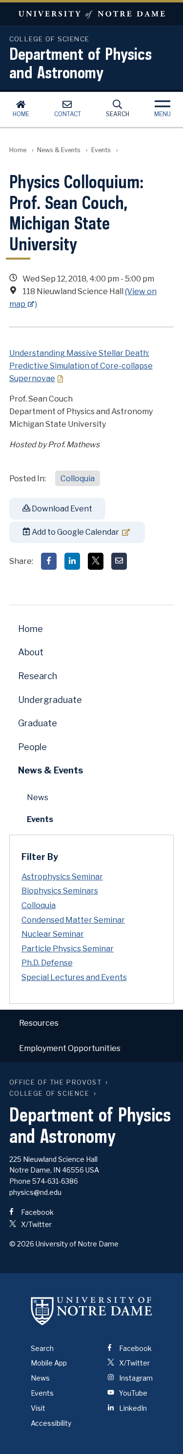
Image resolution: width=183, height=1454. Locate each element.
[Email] (119, 561)
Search (117, 114)
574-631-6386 (55, 1181)
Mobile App (49, 1363)
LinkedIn (132, 1408)
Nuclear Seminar (52, 934)
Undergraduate (50, 700)
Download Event (61, 508)
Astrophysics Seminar (62, 876)
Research (37, 676)
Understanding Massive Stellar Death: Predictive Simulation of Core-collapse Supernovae (81, 366)
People (32, 747)
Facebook (37, 1212)
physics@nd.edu (35, 1192)
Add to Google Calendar (74, 532)
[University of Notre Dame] (92, 1311)
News (37, 797)
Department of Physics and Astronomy (80, 62)
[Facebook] (49, 561)
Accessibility (51, 1423)
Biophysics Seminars (59, 890)
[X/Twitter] (95, 561)
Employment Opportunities (70, 1048)
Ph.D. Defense (47, 962)
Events (101, 150)
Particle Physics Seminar (67, 948)
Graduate (37, 723)
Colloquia (78, 478)
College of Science (49, 1093)
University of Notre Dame (91, 13)
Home (21, 114)
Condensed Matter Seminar (73, 920)
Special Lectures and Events (74, 977)
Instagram (135, 1378)
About (30, 652)
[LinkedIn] (72, 561)
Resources (39, 1023)
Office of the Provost (55, 1082)
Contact (67, 114)
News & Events (59, 150)
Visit (38, 1408)
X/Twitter (36, 1224)
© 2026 (21, 1244)
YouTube (132, 1393)
